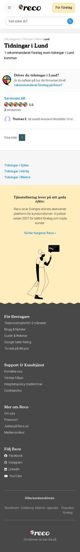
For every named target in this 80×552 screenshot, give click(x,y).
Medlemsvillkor (14, 432)
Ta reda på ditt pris (16, 348)
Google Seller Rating (17, 342)
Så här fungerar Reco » (40, 233)
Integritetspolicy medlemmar (23, 384)
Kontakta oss (13, 371)
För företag (63, 8)
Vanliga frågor (13, 377)
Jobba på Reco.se (16, 426)
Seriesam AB (14, 98)
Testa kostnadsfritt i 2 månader (25, 323)
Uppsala (52, 508)
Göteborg (27, 508)
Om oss (9, 413)
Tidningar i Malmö (17, 177)
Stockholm (11, 508)
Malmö (40, 508)
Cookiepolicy (13, 390)
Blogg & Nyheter (15, 329)
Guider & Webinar (15, 335)
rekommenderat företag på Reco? (38, 85)
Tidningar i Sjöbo (16, 165)
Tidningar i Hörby (16, 171)
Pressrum (11, 419)
